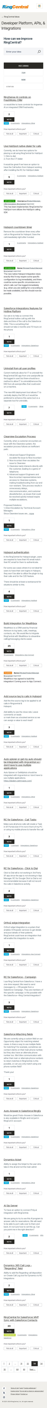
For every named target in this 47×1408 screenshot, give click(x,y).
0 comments (15, 123)
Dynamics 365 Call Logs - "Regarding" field (18, 1267)
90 (24, 1369)
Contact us (24, 1394)
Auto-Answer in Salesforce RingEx (22, 1110)
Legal (21, 1388)
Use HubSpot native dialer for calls (22, 146)
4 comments (22, 1335)
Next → (32, 1369)
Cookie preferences (29, 1388)
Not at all (11, 134)
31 (21, 1364)
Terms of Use (15, 1388)
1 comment (15, 845)
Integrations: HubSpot (35, 176)
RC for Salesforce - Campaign (20, 977)
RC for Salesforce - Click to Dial (21, 868)
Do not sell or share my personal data (31, 1391)
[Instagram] (5, 1397)
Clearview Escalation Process (20, 436)
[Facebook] (5, 1388)
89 (17, 1369)
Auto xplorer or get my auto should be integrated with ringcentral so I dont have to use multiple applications (22, 764)
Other (41, 406)
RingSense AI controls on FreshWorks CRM (17, 99)
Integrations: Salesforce (30, 345)
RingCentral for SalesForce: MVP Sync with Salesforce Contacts (21, 1319)
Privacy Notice (15, 1394)
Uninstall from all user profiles (19, 368)
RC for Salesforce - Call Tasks (20, 819)
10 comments (8, 655)
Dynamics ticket (12, 1159)
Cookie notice (15, 1391)
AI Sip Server (11, 1205)
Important (24, 134)
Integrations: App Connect (24, 655)
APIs (41, 1235)
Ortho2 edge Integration (17, 922)
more (31, 514)
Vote (9, 119)
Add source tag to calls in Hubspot (22, 696)
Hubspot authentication (16, 552)
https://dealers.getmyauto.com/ (18, 781)
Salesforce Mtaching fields (18, 1034)
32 (28, 1364)
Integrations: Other (28, 123)
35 (5, 1369)
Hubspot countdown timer (18, 227)
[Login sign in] (39, 5)
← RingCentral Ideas (11, 16)
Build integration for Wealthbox (20, 623)
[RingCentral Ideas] (15, 7)
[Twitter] (5, 1393)
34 (41, 1364)
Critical (37, 134)
